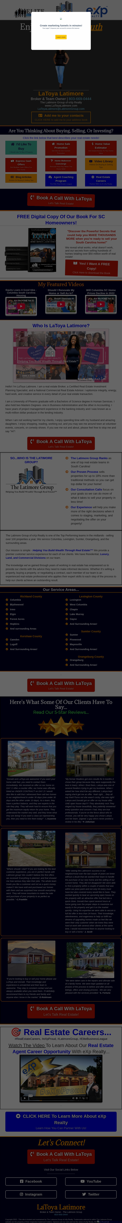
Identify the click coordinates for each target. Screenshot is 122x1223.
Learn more (61, 37)
